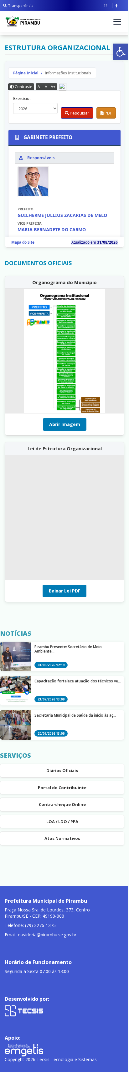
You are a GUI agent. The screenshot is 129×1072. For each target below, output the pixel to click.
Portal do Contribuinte (62, 787)
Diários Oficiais (62, 770)
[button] (121, 52)
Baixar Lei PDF (64, 591)
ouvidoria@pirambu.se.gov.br (47, 935)
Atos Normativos (62, 838)
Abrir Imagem (64, 424)
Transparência (21, 5)
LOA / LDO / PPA (62, 821)
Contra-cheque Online (62, 804)
